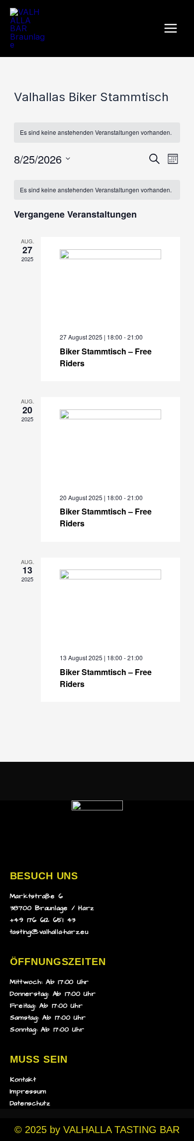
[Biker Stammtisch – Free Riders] (110, 287)
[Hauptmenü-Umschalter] (170, 28)
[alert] (97, 132)
